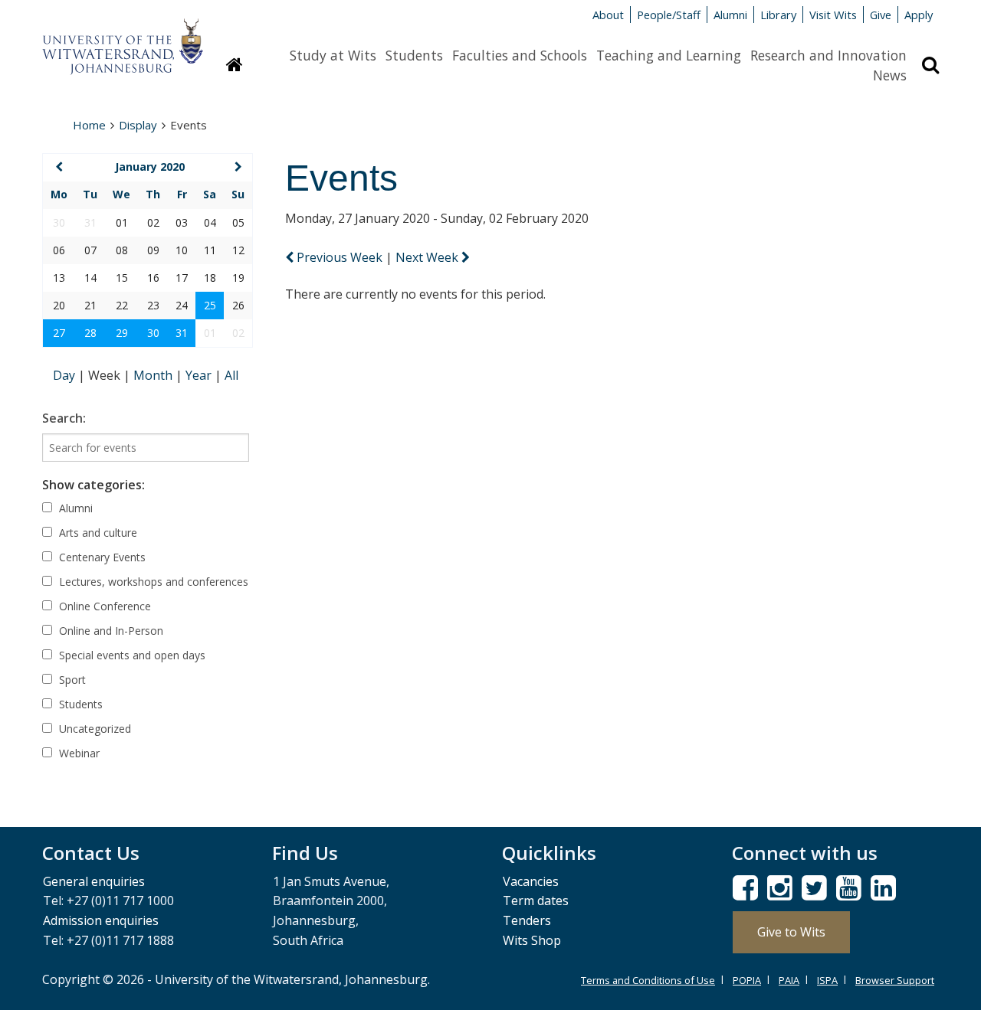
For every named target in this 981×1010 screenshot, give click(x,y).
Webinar (78, 753)
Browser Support (894, 980)
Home (89, 124)
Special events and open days (130, 655)
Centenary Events (101, 557)
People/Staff (668, 14)
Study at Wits (333, 55)
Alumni (730, 14)
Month (154, 375)
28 (90, 332)
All (231, 375)
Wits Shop (532, 940)
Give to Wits (791, 931)
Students (414, 55)
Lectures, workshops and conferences (152, 581)
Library (778, 14)
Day (65, 375)
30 (153, 332)
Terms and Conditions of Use (648, 980)
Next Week (428, 257)
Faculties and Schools (519, 55)
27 (59, 332)
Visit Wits (833, 14)
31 (182, 332)
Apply (918, 14)
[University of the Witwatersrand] (122, 39)
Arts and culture (96, 532)
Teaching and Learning (668, 55)
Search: (64, 418)
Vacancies (531, 881)
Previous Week (340, 257)
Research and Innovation (828, 55)
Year (200, 375)
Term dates (536, 900)
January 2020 (150, 166)
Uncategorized (93, 728)
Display (138, 124)
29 (122, 332)
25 (210, 305)
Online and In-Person (109, 630)
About (608, 14)
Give (880, 14)
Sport (71, 679)
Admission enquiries (101, 920)
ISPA (827, 980)
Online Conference (103, 606)
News (890, 75)
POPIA (747, 980)
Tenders (527, 920)
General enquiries (94, 881)
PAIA (789, 980)
